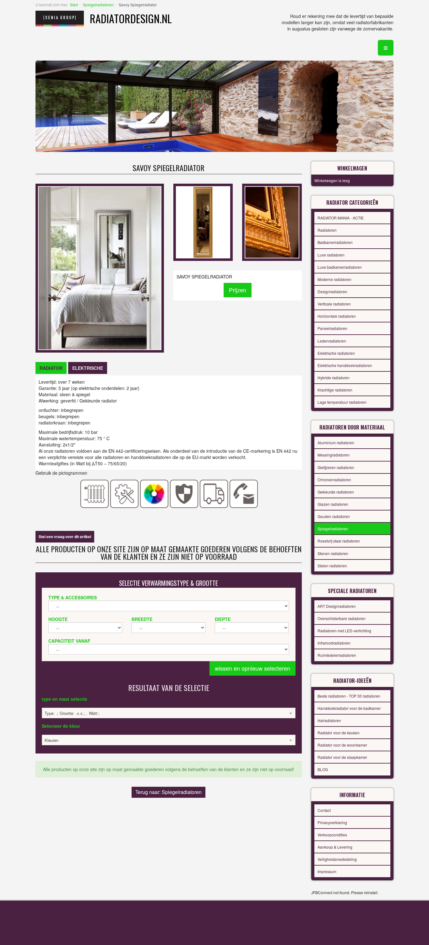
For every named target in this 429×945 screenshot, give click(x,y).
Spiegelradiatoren (98, 4)
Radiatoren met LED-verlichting (344, 630)
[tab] (51, 368)
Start (74, 4)
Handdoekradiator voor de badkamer (349, 708)
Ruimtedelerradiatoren (337, 655)
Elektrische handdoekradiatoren (345, 365)
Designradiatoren (332, 291)
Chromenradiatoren (334, 479)
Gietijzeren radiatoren (336, 467)
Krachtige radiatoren (335, 389)
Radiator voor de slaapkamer (342, 757)
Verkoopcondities (332, 834)
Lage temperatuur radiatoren (342, 402)
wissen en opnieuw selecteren (252, 668)
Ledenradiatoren (332, 340)
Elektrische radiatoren (336, 353)
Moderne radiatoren (334, 279)
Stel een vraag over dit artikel (65, 536)
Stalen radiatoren (332, 565)
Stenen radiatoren (333, 553)
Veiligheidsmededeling (337, 859)
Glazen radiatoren (333, 504)
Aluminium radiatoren (336, 442)
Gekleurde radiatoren (336, 491)
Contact (324, 810)
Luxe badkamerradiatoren (340, 267)
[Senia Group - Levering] (214, 493)
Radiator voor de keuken (339, 732)
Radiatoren (327, 230)
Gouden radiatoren (334, 516)
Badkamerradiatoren (335, 242)
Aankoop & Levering (335, 847)
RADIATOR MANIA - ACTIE (341, 217)
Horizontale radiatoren (337, 316)
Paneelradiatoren (332, 328)
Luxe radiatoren (331, 254)
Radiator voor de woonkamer (342, 745)
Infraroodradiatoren (334, 642)
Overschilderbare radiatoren (342, 618)
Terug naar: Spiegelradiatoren (168, 792)
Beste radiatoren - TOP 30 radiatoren (349, 696)
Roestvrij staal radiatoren (339, 540)
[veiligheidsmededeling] (184, 493)
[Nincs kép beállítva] (203, 222)
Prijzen (237, 290)
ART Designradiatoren (337, 606)
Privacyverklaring (332, 822)
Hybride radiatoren (334, 377)
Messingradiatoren (334, 454)
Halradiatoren (329, 720)
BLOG (323, 769)
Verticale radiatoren (334, 303)
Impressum (327, 871)
